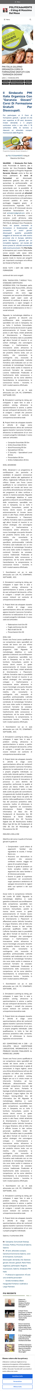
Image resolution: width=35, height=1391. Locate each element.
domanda (16, 1260)
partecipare (15, 1266)
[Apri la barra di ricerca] (30, 19)
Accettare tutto (17, 1376)
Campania (6, 81)
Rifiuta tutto (18, 1387)
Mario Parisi (26, 1263)
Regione (24, 1266)
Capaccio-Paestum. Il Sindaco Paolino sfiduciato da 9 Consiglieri (24, 1303)
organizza (6, 1266)
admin (4, 78)
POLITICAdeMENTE (15, 156)
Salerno (28, 83)
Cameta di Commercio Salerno (14, 1254)
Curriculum (18, 1257)
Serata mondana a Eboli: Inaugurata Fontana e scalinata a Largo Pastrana (15, 1284)
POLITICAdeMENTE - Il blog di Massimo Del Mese (20, 10)
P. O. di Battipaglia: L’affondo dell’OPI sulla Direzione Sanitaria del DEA (25, 1337)
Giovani (12, 1263)
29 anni (8, 1251)
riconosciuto (7, 1269)
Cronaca (28, 81)
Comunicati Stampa (17, 81)
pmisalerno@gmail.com (16, 213)
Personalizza (17, 1381)
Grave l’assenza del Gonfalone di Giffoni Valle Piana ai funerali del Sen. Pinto (25, 1327)
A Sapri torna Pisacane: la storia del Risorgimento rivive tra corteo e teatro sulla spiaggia (25, 1315)
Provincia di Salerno (16, 83)
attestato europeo (19, 1251)
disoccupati (7, 1260)
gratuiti (18, 1263)
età (21, 1260)
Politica (5, 83)
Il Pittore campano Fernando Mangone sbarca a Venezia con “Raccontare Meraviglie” (25, 1348)
